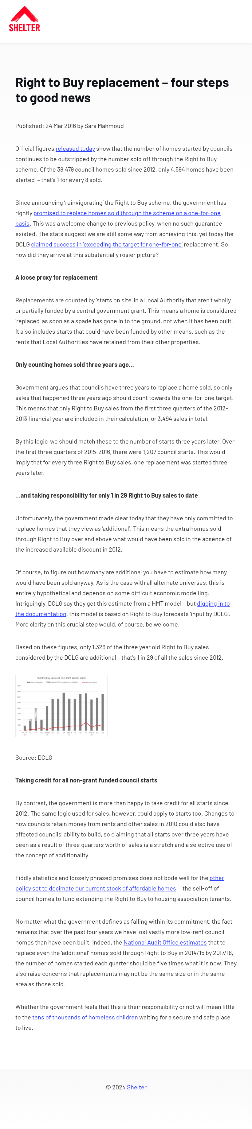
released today (75, 148)
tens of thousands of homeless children (85, 1017)
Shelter (137, 1087)
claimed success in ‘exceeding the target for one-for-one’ (107, 244)
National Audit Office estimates (165, 942)
